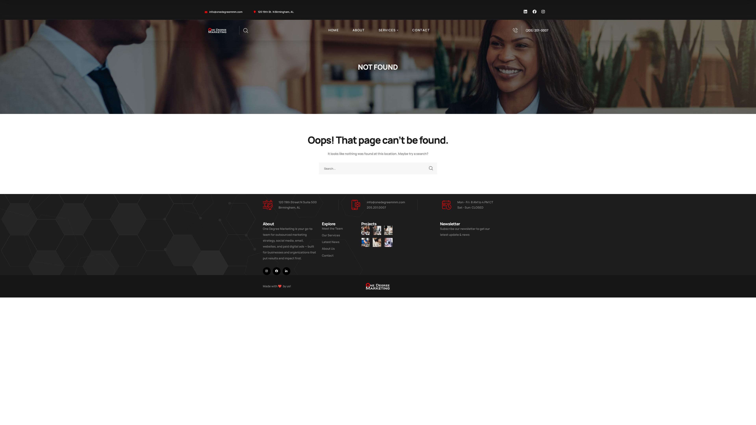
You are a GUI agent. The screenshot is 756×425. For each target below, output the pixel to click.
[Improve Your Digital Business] (365, 230)
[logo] (217, 30)
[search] (245, 30)
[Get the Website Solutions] (388, 242)
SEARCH (431, 168)
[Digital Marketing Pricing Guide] (388, 230)
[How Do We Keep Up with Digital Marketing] (365, 242)
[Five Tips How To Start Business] (377, 230)
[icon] (526, 12)
